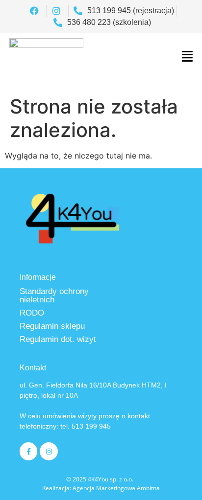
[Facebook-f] (28, 451)
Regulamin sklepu (52, 326)
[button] (188, 56)
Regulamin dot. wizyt (58, 339)
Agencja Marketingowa (104, 488)
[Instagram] (48, 451)
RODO (32, 313)
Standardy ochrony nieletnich (54, 295)
